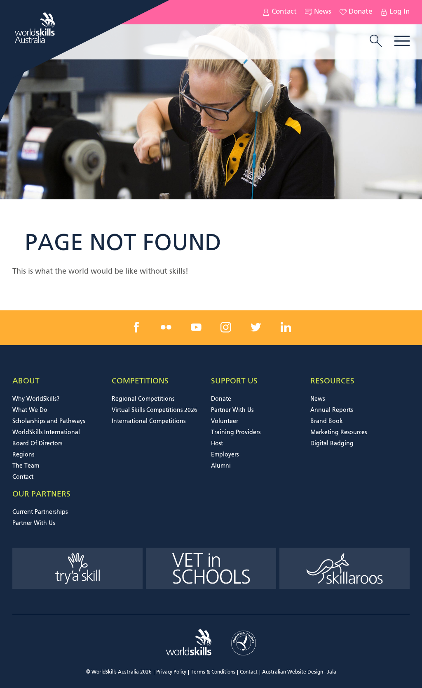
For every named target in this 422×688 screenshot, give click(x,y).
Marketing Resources (338, 432)
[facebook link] (136, 327)
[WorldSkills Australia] (36, 28)
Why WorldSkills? (35, 399)
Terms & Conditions (213, 672)
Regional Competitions (143, 399)
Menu (402, 41)
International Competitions (148, 421)
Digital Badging (332, 444)
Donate (360, 12)
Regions (23, 455)
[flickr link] (166, 327)
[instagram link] (225, 327)
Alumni (221, 466)
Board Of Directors (37, 444)
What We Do (29, 410)
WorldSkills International (46, 432)
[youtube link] (196, 327)
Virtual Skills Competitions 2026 (154, 410)
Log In (399, 12)
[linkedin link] (285, 327)
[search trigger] (376, 42)
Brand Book (326, 421)
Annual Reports (331, 410)
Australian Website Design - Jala (299, 672)
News (322, 12)
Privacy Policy (171, 672)
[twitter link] (256, 327)
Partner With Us (232, 410)
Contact (284, 12)
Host (217, 444)
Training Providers (235, 432)
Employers (225, 455)
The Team (25, 466)
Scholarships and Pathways (48, 421)
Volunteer (224, 421)
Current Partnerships (40, 512)
